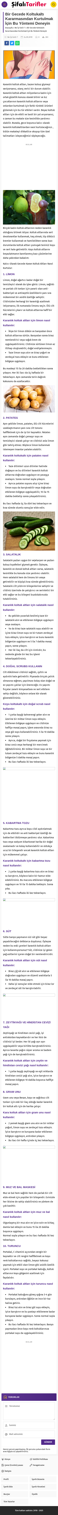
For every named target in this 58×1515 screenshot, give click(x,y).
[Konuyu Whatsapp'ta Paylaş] (17, 43)
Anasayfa (9, 28)
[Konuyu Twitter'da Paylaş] (12, 43)
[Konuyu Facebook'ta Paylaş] (6, 43)
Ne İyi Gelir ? (20, 28)
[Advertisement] (29, 165)
